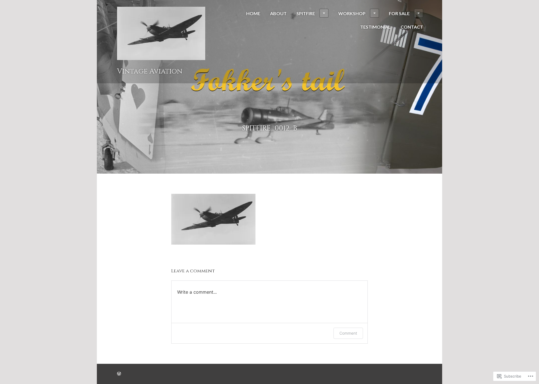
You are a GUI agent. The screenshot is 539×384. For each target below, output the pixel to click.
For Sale (399, 13)
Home (253, 13)
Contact (412, 26)
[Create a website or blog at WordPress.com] (119, 373)
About (278, 13)
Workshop (352, 13)
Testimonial (375, 26)
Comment (348, 333)
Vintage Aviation (149, 71)
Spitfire (305, 13)
